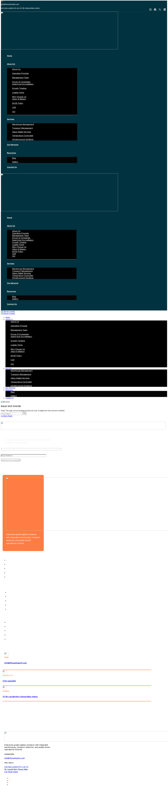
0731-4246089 (9, 681)
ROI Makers (146, 719)
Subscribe (10, 460)
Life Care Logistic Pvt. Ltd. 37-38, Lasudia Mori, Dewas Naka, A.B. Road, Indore (16, 769)
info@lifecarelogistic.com (10, 4)
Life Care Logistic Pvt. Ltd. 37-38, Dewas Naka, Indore (20, 8)
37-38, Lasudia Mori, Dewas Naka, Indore (20, 696)
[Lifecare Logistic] (8, 311)
